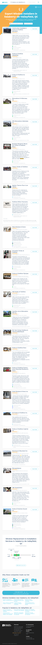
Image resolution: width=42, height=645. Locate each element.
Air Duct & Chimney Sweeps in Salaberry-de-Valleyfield (7, 610)
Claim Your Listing (17, 631)
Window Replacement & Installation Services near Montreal (19, 600)
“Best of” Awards (17, 632)
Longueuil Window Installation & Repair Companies (18, 603)
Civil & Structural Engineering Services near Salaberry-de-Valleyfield (8, 613)
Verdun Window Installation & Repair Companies (8, 603)
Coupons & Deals (29, 23)
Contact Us (16, 635)
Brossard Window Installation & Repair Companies (29, 600)
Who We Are (16, 634)
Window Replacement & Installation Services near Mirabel (30, 603)
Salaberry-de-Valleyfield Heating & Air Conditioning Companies (30, 610)
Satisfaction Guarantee (18, 626)
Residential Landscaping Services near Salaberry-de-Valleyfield (18, 613)
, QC (30, 608)
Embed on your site (21, 565)
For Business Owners (18, 630)
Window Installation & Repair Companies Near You (8, 600)
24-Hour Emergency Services (17, 23)
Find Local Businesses (18, 627)
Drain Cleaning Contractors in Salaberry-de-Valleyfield (19, 610)
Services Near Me (17, 629)
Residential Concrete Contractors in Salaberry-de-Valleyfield (30, 613)
